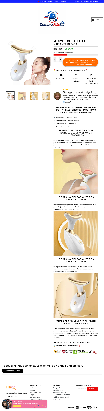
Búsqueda (57, 388)
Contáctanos (35, 397)
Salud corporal (35, 392)
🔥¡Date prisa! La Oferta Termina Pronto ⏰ (71, 70)
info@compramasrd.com (91, 1)
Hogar (32, 395)
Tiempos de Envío (59, 392)
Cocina (32, 390)
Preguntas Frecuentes (61, 395)
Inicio (32, 388)
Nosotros (56, 399)
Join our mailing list (84, 385)
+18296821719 (78, 1)
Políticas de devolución (61, 397)
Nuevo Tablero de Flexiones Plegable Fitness (26, 403)
